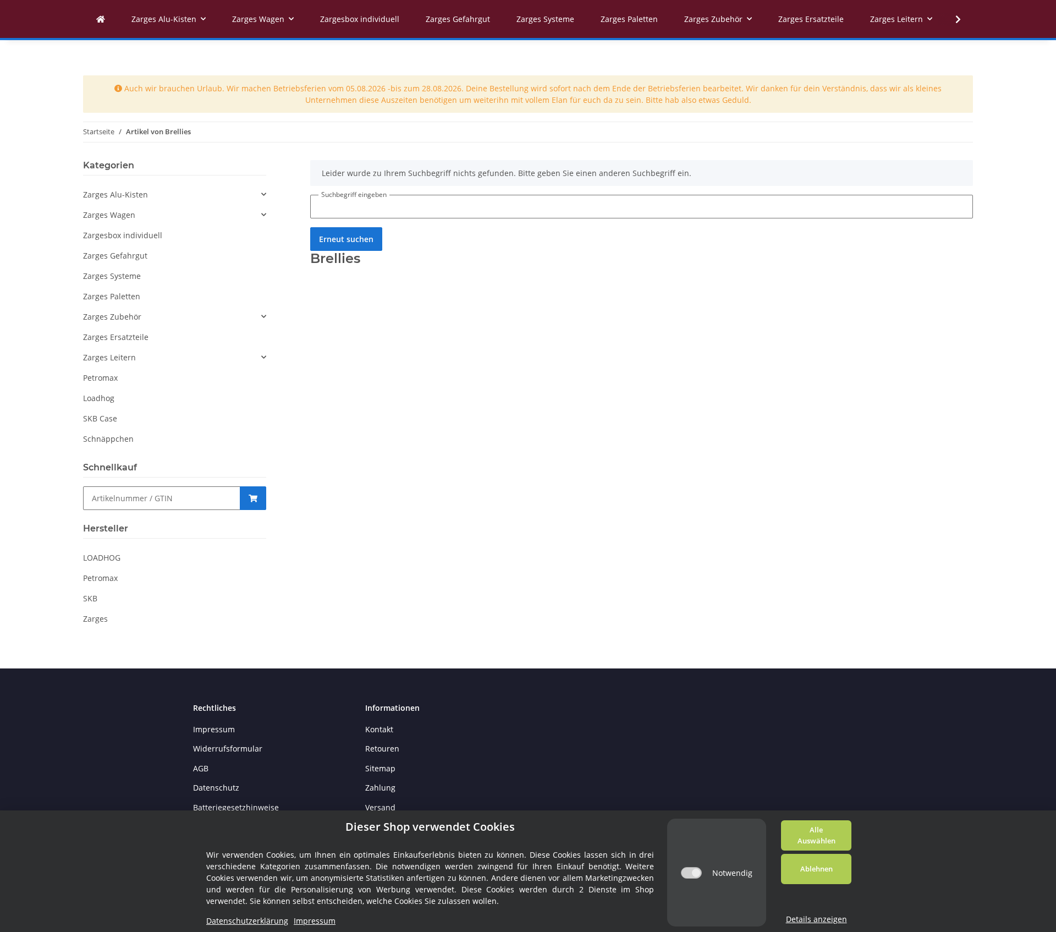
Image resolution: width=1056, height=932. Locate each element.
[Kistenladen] (100, 19)
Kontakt (379, 729)
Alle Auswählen (816, 835)
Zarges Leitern (109, 357)
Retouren (382, 748)
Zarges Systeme (112, 276)
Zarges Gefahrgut (115, 255)
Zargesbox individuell (122, 235)
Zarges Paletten (111, 296)
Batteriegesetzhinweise (236, 807)
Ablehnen (816, 869)
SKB (90, 598)
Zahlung (380, 787)
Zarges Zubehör (112, 316)
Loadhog (98, 398)
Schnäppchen (108, 439)
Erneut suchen (346, 239)
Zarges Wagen (109, 215)
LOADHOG (101, 557)
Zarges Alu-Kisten (115, 194)
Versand (380, 807)
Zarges (95, 618)
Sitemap (380, 768)
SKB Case (100, 418)
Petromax (100, 377)
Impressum (214, 729)
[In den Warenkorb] (253, 498)
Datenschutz (216, 787)
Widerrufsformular (227, 748)
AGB (200, 768)
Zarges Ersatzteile (115, 337)
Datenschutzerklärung (247, 920)
